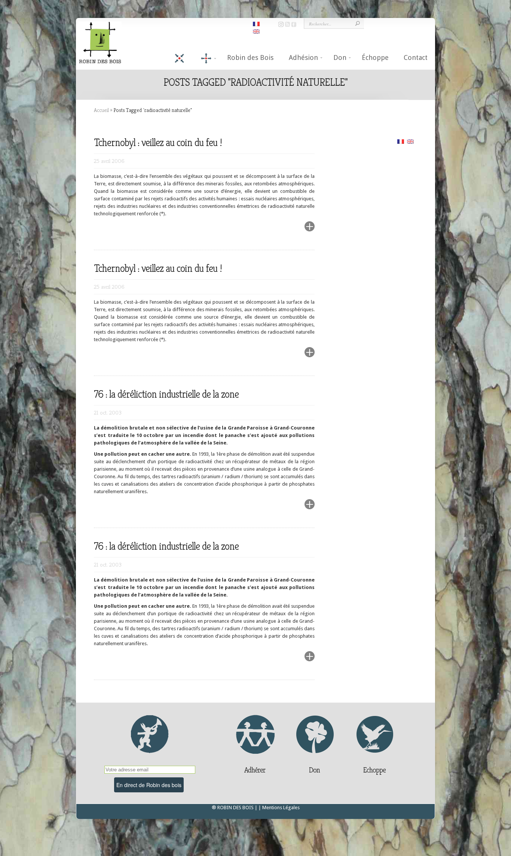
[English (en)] (410, 141)
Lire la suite (292, 230)
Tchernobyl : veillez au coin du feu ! (158, 142)
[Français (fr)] (400, 141)
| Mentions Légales (279, 807)
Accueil (101, 110)
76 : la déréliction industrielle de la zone (166, 394)
